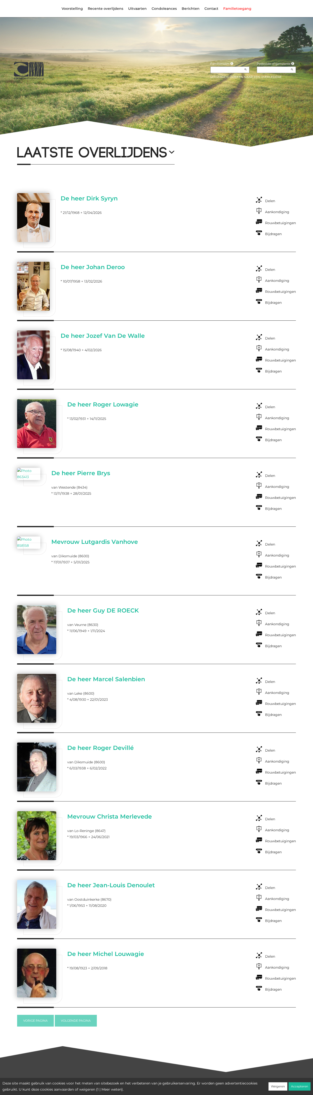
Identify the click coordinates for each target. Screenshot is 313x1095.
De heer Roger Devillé (100, 747)
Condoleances (164, 8)
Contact (211, 8)
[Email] (33, 140)
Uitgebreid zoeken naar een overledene (246, 77)
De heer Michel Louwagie (105, 953)
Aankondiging (277, 212)
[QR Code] (49, 140)
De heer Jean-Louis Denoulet (111, 885)
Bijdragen (273, 234)
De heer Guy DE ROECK (103, 610)
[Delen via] (58, 140)
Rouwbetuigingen (280, 223)
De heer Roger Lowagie (102, 404)
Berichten (191, 8)
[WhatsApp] (41, 140)
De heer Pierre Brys (80, 473)
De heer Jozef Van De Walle (103, 335)
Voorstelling (72, 8)
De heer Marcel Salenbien (106, 679)
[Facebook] (17, 140)
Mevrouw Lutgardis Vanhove (94, 541)
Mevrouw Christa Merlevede (109, 816)
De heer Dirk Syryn (89, 198)
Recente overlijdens (105, 8)
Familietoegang (237, 8)
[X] (25, 140)
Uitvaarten (137, 8)
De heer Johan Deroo (93, 267)
